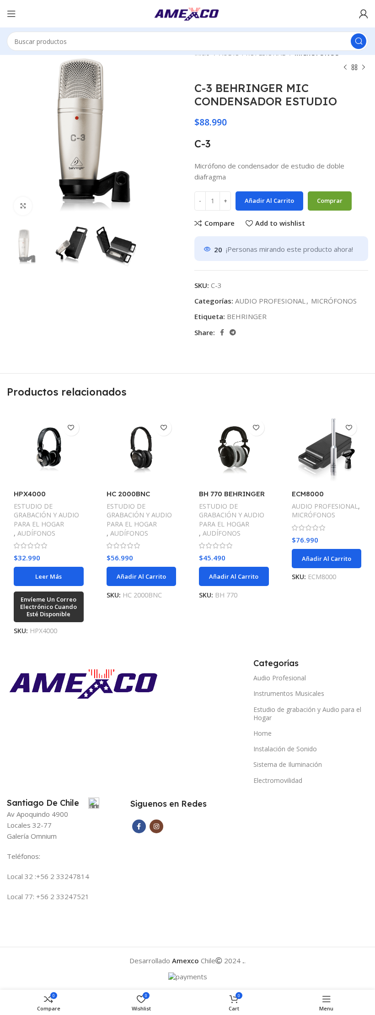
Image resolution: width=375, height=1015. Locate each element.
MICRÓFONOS (334, 300)
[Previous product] (345, 67)
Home (262, 733)
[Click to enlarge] (23, 206)
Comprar (330, 200)
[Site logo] (187, 12)
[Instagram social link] (156, 826)
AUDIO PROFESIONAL (270, 300)
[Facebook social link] (222, 332)
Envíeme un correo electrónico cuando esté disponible (48, 606)
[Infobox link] (53, 803)
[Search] (358, 41)
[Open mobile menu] (11, 14)
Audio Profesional (279, 677)
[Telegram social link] (233, 332)
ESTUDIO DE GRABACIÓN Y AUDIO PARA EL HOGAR (46, 515)
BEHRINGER (247, 316)
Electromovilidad (277, 780)
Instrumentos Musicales (288, 693)
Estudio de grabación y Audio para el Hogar (307, 713)
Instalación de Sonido (285, 748)
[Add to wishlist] (71, 428)
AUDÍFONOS (36, 533)
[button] (142, 576)
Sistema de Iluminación (287, 764)
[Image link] (85, 682)
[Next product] (363, 67)
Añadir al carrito (269, 200)
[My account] (363, 14)
